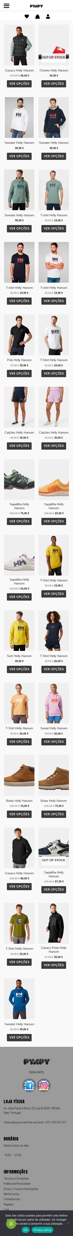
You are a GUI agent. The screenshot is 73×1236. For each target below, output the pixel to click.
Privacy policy (43, 1230)
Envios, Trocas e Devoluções (21, 1189)
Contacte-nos (12, 1199)
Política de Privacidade (17, 1183)
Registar (8, 1204)
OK (26, 1230)
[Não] (68, 1223)
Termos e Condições (16, 1178)
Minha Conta (11, 1194)
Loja (6, 1209)
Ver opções (19, 83)
